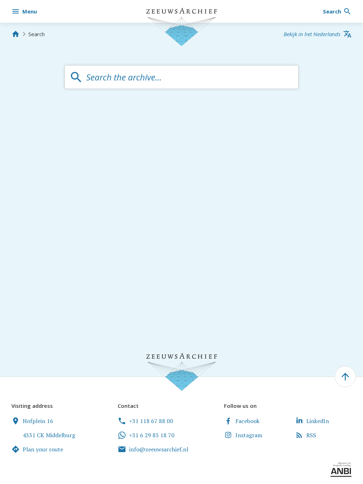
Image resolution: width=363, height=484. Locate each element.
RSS (311, 435)
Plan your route (43, 449)
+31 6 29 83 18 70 (151, 435)
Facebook (247, 421)
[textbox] (188, 77)
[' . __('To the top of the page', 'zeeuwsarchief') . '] (345, 376)
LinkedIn (317, 421)
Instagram (248, 435)
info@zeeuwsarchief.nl (158, 449)
